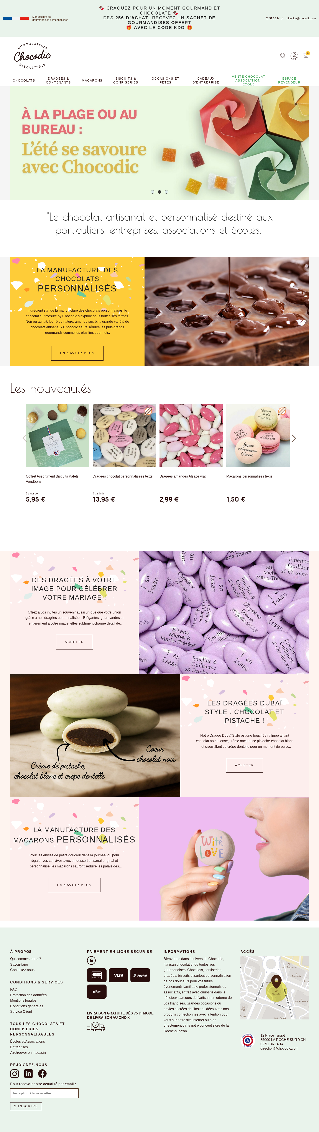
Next (294, 438)
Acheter (74, 642)
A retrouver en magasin (28, 1052)
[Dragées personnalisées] (224, 612)
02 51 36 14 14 (274, 18)
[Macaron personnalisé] (224, 858)
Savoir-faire (19, 964)
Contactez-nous (22, 970)
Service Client (21, 1011)
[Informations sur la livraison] (96, 1026)
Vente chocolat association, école (248, 80)
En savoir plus (74, 885)
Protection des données (28, 995)
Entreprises (19, 1047)
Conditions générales (26, 1006)
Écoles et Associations (27, 1041)
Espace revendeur (289, 80)
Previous (25, 438)
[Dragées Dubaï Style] (95, 735)
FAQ (13, 989)
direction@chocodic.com (301, 18)
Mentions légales (23, 1000)
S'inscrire (26, 1106)
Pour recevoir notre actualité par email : (43, 1084)
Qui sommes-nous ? (25, 959)
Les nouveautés (51, 387)
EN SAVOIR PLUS (77, 353)
